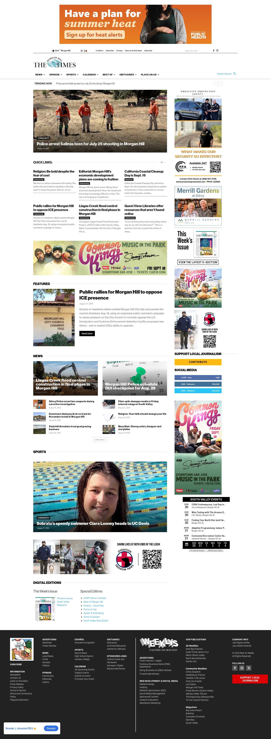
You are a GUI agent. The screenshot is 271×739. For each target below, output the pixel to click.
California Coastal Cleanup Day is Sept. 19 (144, 173)
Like (217, 377)
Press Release (17, 684)
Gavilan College (82, 659)
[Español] (86, 50)
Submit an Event (82, 676)
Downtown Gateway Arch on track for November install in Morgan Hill (70, 415)
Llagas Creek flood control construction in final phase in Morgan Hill (89, 83)
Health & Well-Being (94, 613)
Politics (45, 665)
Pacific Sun (191, 661)
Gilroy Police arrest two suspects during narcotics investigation (71, 403)
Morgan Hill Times (194, 687)
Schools (46, 662)
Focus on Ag (90, 609)
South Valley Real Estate (96, 620)
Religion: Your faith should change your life (142, 413)
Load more (99, 439)
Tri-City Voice (192, 700)
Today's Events (82, 672)
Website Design (147, 684)
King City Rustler (194, 681)
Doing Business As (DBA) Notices (155, 670)
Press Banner (192, 690)
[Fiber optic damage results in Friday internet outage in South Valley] (109, 404)
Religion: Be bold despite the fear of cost (53, 173)
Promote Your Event (84, 679)
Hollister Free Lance (195, 678)
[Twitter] (248, 668)
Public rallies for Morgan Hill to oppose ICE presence (53, 208)
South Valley (192, 723)
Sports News (81, 653)
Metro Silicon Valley (195, 655)
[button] (227, 74)
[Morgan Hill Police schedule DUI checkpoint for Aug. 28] (135, 381)
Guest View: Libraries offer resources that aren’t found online (144, 210)
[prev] (216, 83)
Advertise (46, 642)
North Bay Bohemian (196, 658)
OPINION (46, 672)
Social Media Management (152, 693)
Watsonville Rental (116, 668)
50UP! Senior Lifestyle (95, 598)
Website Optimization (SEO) (153, 690)
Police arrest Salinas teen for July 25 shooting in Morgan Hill (90, 143)
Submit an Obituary (116, 649)
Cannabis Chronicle (195, 716)
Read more (87, 333)
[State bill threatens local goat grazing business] (39, 429)
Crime (45, 659)
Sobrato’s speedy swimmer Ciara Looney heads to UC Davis (93, 523)
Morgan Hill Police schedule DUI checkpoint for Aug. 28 (131, 386)
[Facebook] (213, 51)
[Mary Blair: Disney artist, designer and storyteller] (109, 429)
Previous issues (65, 598)
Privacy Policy (17, 687)
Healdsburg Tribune (195, 675)
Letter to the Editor (19, 681)
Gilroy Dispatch (193, 672)
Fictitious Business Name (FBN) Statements (155, 665)
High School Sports (84, 656)
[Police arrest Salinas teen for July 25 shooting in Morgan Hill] (100, 121)
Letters (45, 682)
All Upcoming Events (84, 669)
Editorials (46, 679)
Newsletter (15, 674)
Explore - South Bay (94, 605)
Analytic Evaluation (149, 700)
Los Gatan (191, 684)
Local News (47, 656)
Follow (215, 384)
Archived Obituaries (116, 645)
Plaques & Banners (19, 700)
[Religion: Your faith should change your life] (109, 417)
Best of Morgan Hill (93, 601)
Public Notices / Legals (151, 660)
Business (129, 179)
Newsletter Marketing (150, 703)
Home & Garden (92, 616)
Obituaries (112, 642)
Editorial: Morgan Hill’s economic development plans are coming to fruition (98, 175)
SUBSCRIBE (16, 664)
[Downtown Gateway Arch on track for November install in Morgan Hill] (39, 417)
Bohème (190, 713)
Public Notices (49, 645)
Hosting (143, 687)
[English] (82, 50)
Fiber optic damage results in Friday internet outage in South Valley (138, 403)
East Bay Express (194, 649)
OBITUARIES (113, 639)
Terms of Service (18, 690)
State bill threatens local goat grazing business (70, 428)
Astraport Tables (115, 665)
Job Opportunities (241, 642)
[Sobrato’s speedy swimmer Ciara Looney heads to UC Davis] (100, 497)
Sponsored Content (149, 696)
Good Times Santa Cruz (197, 652)
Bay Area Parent (194, 710)
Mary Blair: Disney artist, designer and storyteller (140, 428)
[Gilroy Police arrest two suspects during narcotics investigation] (39, 404)
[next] (221, 83)
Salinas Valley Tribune (196, 693)
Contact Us (15, 678)
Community (43, 138)
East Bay (190, 719)
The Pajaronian (193, 697)
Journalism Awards (241, 645)
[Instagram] (217, 51)
